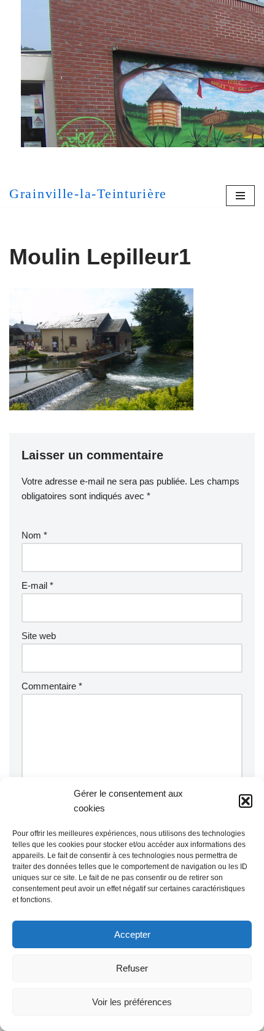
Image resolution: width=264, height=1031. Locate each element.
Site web (38, 635)
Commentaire (51, 686)
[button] (245, 801)
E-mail (37, 585)
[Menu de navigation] (240, 195)
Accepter (132, 934)
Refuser (132, 968)
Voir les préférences (132, 1002)
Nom (34, 535)
